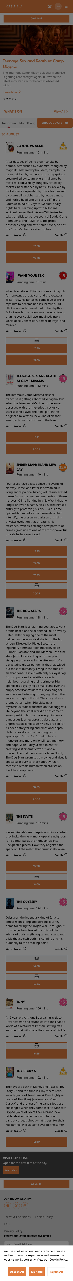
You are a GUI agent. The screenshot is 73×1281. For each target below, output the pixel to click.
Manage (37, 1272)
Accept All (17, 1272)
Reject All (56, 1272)
